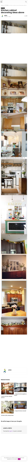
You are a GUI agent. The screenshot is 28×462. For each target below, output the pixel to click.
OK (19, 459)
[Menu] (1, 2)
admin (5, 15)
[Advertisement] (14, 49)
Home (2, 5)
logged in (11, 431)
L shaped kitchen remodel (20, 410)
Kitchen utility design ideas (7, 415)
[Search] (26, 2)
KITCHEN (6, 5)
